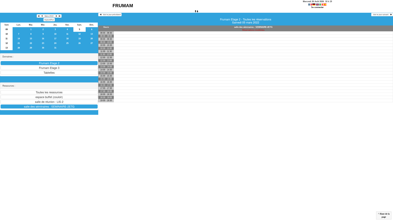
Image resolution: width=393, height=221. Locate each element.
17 (55, 38)
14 (19, 38)
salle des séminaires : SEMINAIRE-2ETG (253, 27)
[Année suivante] (60, 16)
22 (31, 43)
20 (92, 38)
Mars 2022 (49, 16)
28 (19, 48)
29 (31, 48)
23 (43, 43)
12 (79, 34)
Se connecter (317, 7)
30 (43, 48)
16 (43, 38)
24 (55, 43)
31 (55, 48)
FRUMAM (123, 5)
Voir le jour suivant (381, 15)
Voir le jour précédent (111, 15)
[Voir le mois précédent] (42, 16)
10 (7, 34)
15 (31, 38)
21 (19, 43)
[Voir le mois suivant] (56, 16)
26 (79, 43)
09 (7, 29)
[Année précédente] (38, 16)
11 (67, 34)
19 (79, 38)
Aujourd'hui (49, 19)
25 (67, 43)
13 (92, 34)
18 (67, 38)
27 (92, 43)
